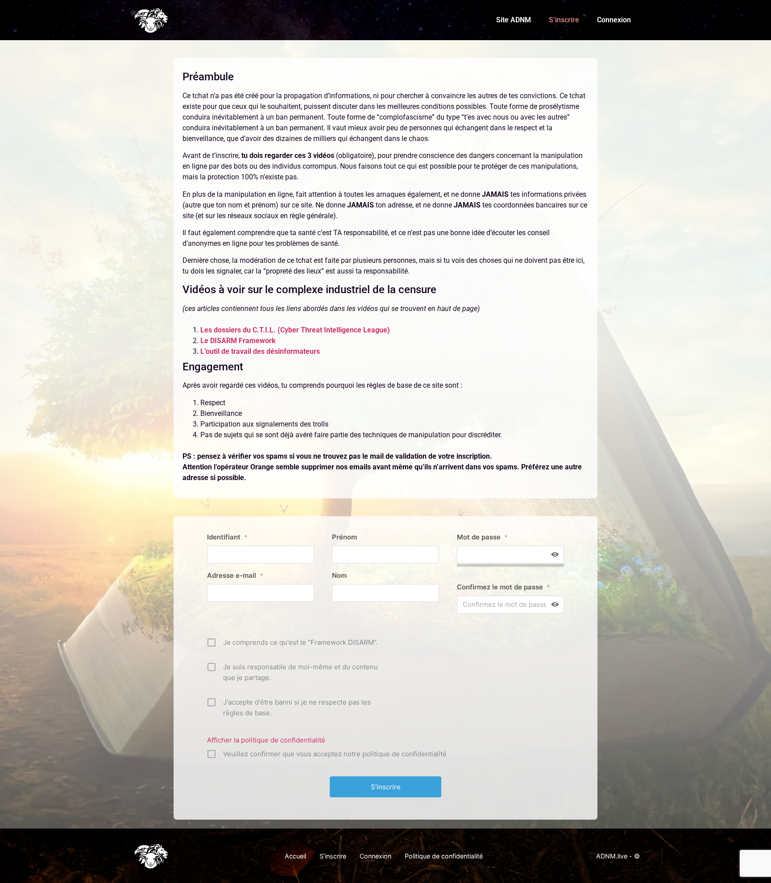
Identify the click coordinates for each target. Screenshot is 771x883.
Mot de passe (482, 537)
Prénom (344, 537)
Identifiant (227, 537)
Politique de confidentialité (444, 856)
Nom (339, 575)
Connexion (614, 20)
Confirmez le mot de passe (503, 587)
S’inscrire (564, 20)
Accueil (295, 856)
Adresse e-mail (235, 575)
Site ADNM (513, 20)
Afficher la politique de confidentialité (266, 740)
